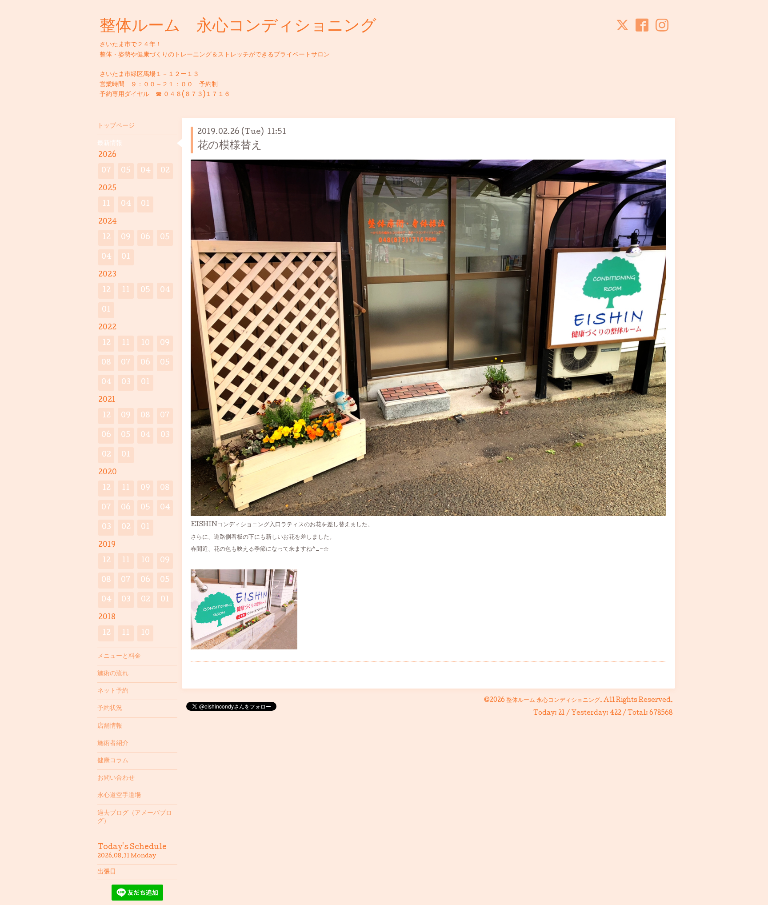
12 (106, 237)
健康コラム (112, 761)
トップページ (116, 126)
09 (126, 237)
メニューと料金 (119, 656)
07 (106, 171)
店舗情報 (109, 726)
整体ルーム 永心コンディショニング (238, 27)
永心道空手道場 (119, 795)
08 (106, 363)
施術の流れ (112, 673)
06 (145, 237)
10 (145, 343)
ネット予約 (112, 691)
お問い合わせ (116, 778)
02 (165, 171)
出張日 (106, 872)
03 (126, 382)
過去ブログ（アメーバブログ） (134, 817)
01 (145, 204)
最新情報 (109, 143)
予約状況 (109, 708)
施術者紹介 (112, 743)
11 (106, 204)
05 (126, 171)
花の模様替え (229, 146)
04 (145, 171)
